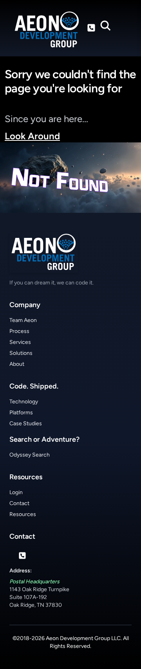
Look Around (32, 136)
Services (20, 342)
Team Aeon (23, 320)
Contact (19, 503)
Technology (23, 401)
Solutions (21, 353)
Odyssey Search (29, 454)
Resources (22, 514)
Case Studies (25, 423)
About (16, 364)
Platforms (21, 412)
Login (16, 492)
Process (19, 331)
